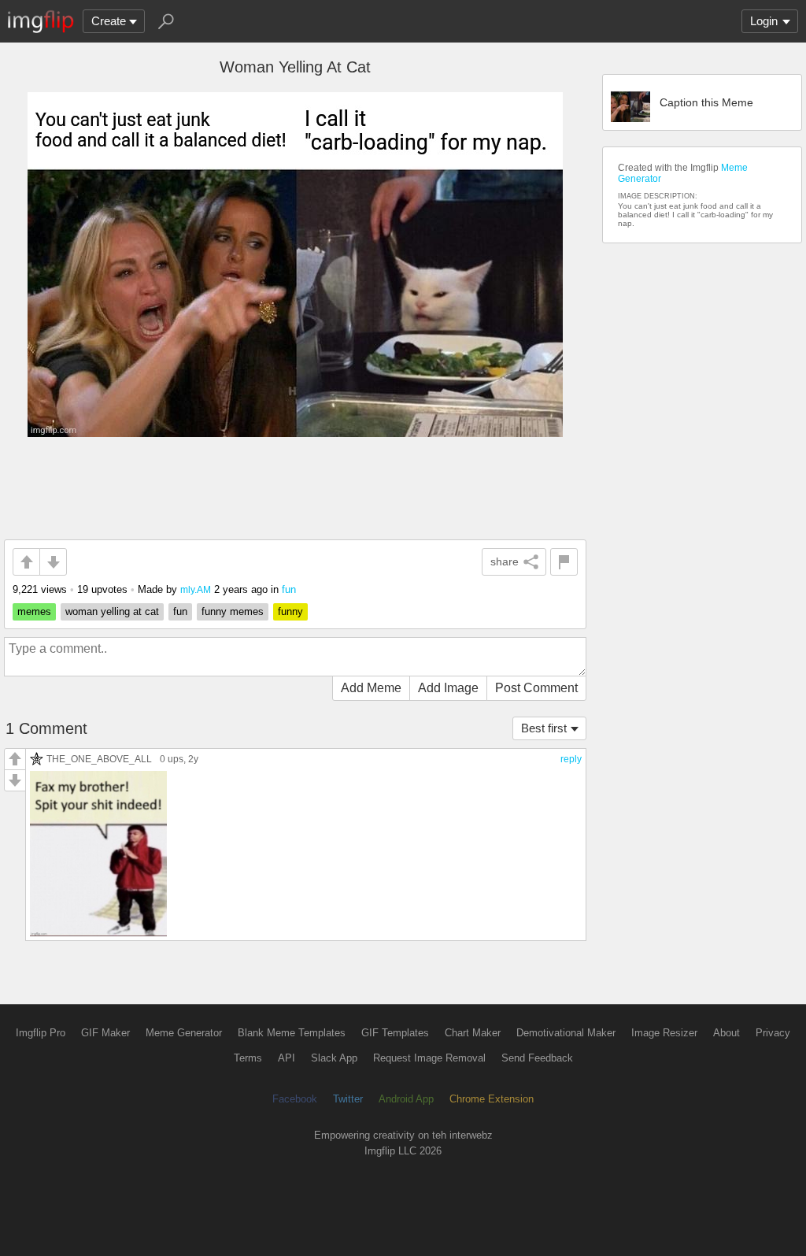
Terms (248, 1058)
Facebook (294, 1099)
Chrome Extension (491, 1099)
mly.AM (195, 589)
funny (290, 611)
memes (34, 611)
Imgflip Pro (40, 1033)
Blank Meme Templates (292, 1033)
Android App (406, 1099)
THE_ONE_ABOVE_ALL (99, 759)
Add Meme (371, 688)
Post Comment (536, 688)
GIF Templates (395, 1033)
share (504, 561)
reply (571, 759)
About (726, 1033)
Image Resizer (664, 1033)
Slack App (334, 1058)
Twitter (348, 1099)
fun (289, 589)
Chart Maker (473, 1033)
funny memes (233, 611)
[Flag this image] (564, 562)
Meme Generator (184, 1033)
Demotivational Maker (566, 1033)
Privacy (773, 1033)
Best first (544, 728)
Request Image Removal (429, 1058)
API (286, 1058)
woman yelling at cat (112, 611)
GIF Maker (105, 1033)
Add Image (448, 688)
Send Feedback (537, 1058)
